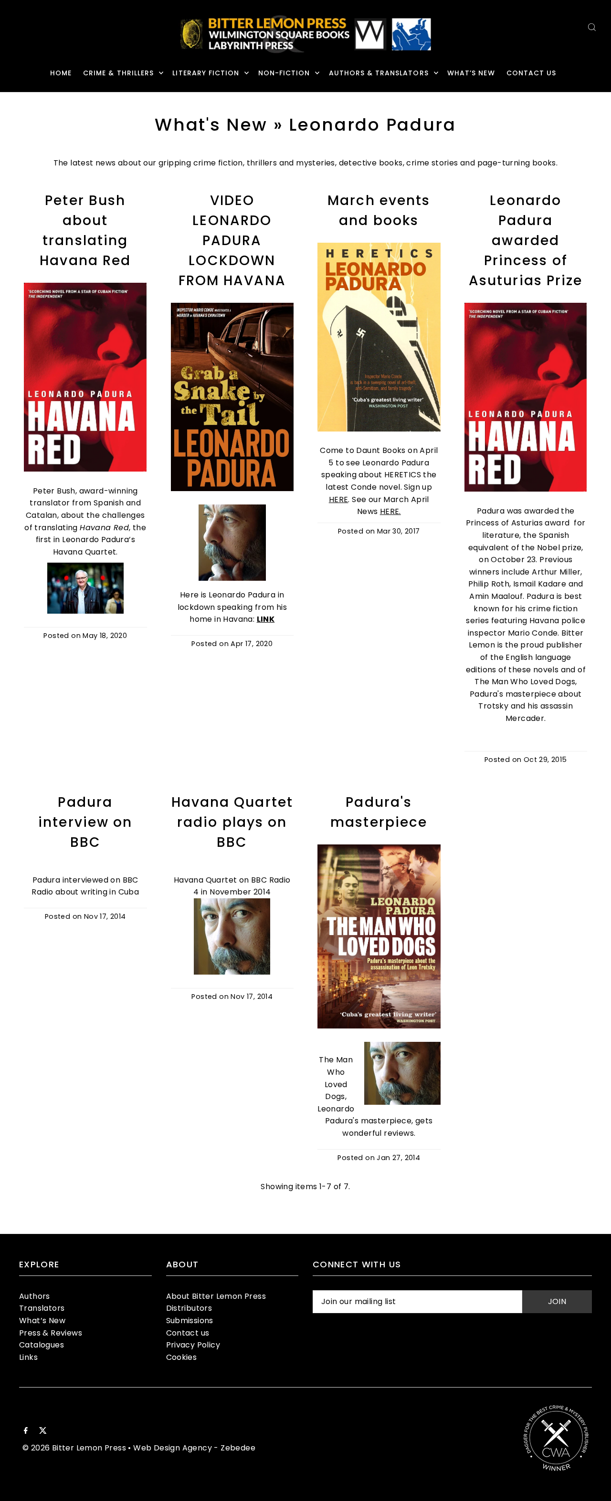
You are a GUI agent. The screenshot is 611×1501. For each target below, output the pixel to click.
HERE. (390, 511)
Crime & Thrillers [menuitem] (118, 73)
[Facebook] (26, 1431)
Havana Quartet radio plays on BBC (232, 822)
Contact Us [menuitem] (531, 73)
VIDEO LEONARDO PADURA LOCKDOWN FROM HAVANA (232, 240)
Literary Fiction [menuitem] (205, 73)
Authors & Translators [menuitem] (379, 73)
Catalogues (41, 1344)
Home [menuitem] (61, 73)
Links (28, 1357)
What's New (211, 125)
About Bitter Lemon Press (216, 1296)
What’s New (42, 1320)
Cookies (181, 1357)
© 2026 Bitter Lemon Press (74, 1447)
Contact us (188, 1332)
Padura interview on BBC (85, 822)
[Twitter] (43, 1431)
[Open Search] (592, 26)
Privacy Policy (193, 1344)
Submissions (189, 1320)
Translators (41, 1308)
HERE (338, 499)
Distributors (189, 1308)
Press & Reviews (50, 1332)
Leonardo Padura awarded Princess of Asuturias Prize (526, 240)
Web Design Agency (172, 1447)
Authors (34, 1296)
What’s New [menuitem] (471, 73)
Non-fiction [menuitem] (284, 73)
